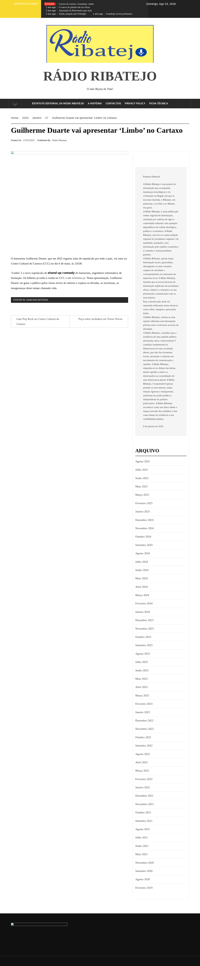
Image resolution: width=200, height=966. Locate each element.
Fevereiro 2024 (143, 603)
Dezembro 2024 (144, 520)
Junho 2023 (141, 670)
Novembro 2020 (144, 862)
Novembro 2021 (144, 804)
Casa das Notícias (37, 300)
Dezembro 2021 (144, 795)
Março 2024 (142, 595)
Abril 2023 (141, 687)
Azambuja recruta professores (112, 14)
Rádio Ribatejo (100, 76)
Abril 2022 (141, 762)
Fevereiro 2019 (143, 887)
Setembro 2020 (143, 871)
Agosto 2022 (142, 754)
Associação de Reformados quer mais (69, 10)
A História (95, 103)
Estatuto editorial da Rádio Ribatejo (58, 103)
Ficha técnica (158, 103)
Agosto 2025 (142, 461)
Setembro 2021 (143, 820)
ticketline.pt (78, 277)
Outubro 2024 (143, 536)
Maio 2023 (141, 678)
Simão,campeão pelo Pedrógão (66, 14)
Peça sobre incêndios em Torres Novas (100, 318)
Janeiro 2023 (142, 712)
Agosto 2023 (142, 653)
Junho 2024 (141, 570)
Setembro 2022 (143, 745)
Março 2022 (142, 770)
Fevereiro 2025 (143, 503)
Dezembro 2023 (144, 620)
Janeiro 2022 (142, 787)
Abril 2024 (141, 586)
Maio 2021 (141, 854)
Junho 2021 (141, 845)
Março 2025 (142, 494)
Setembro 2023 (143, 645)
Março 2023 (142, 695)
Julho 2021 (141, 837)
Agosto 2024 (142, 553)
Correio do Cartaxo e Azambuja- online (70, 4)
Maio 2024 (141, 578)
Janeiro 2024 (142, 611)
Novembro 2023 (144, 628)
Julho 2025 (141, 469)
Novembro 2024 (144, 528)
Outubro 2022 (143, 737)
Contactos (113, 103)
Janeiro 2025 (142, 511)
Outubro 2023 (143, 636)
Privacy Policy (135, 103)
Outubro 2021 (143, 812)
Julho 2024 (141, 561)
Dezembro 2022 (144, 720)
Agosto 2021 (142, 829)
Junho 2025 (141, 478)
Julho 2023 (141, 662)
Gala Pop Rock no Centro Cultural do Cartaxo (37, 321)
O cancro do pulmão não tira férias (68, 7)
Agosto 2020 (142, 879)
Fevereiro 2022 (143, 779)
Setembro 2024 (143, 545)
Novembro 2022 (144, 728)
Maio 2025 (141, 486)
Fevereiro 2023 (143, 703)
